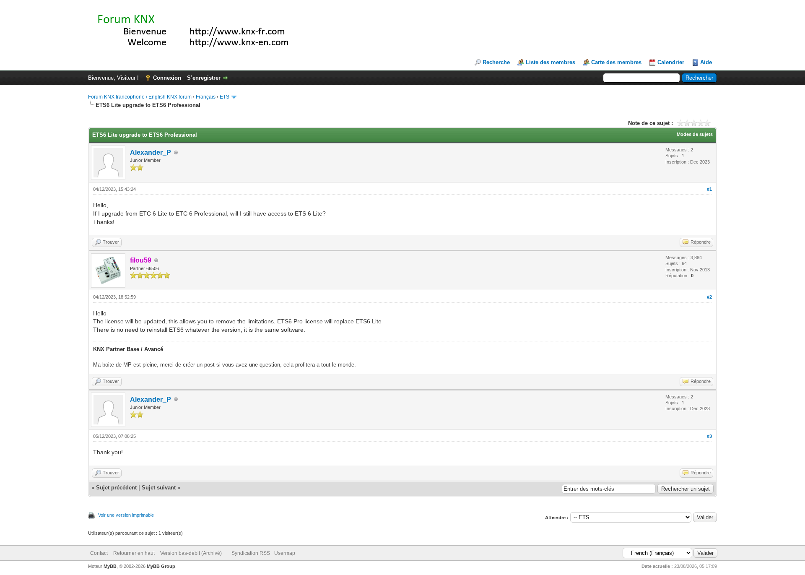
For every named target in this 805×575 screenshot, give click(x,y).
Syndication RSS (250, 553)
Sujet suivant (159, 487)
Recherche (496, 62)
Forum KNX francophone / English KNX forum (140, 97)
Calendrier (670, 62)
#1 (709, 189)
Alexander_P (150, 152)
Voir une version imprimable (126, 515)
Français (206, 97)
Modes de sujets (695, 134)
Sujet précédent (116, 487)
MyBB (110, 566)
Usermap (284, 553)
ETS (224, 97)
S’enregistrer (204, 78)
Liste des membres (550, 62)
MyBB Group (161, 566)
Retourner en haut (134, 553)
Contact (99, 553)
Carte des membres (616, 62)
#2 (709, 296)
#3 (709, 436)
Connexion (167, 78)
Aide (706, 62)
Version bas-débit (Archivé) (191, 553)
